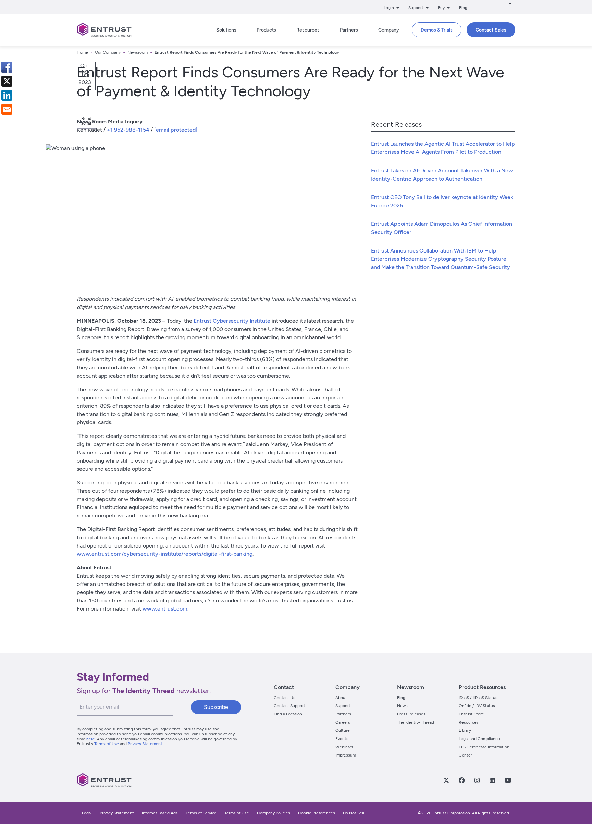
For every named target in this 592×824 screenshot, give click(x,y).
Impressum (345, 755)
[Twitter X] (446, 780)
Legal (87, 813)
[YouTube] (508, 780)
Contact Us (284, 697)
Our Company (108, 52)
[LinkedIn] (492, 780)
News (402, 705)
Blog (463, 7)
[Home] (104, 30)
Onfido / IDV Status (477, 705)
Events (341, 738)
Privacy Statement (145, 743)
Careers (342, 722)
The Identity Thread (415, 722)
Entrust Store (471, 714)
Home (82, 52)
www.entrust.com (165, 608)
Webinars (344, 747)
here (90, 739)
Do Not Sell (353, 813)
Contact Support (289, 705)
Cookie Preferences (316, 813)
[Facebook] (461, 780)
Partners (343, 714)
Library (465, 730)
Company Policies (273, 813)
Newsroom (137, 52)
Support (342, 705)
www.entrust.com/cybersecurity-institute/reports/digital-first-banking (164, 554)
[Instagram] (477, 780)
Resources (469, 722)
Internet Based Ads (160, 813)
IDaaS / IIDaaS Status (478, 697)
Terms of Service (201, 813)
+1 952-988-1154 (128, 129)
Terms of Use (106, 743)
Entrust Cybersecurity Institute (232, 321)
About (341, 697)
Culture (342, 730)
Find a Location (288, 714)
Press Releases (411, 714)
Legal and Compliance (479, 738)
